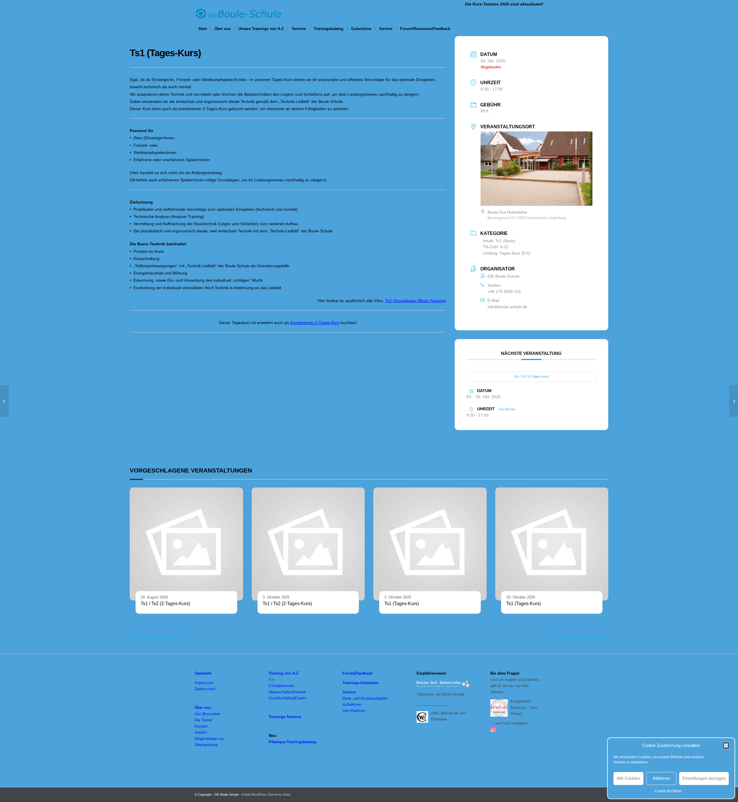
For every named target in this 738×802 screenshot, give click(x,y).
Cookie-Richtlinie (668, 791)
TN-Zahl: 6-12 (496, 246)
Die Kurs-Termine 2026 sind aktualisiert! (504, 4)
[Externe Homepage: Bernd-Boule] (424, 716)
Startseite (203, 673)
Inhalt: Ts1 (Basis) (499, 240)
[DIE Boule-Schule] (238, 15)
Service (349, 692)
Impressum (204, 683)
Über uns (203, 707)
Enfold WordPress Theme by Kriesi (266, 794)
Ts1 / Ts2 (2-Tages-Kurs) (531, 376)
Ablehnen (661, 778)
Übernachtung (206, 745)
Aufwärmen (351, 704)
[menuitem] (202, 29)
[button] (726, 745)
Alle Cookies (628, 778)
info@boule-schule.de (507, 306)
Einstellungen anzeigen (704, 778)
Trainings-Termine (285, 717)
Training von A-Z (283, 673)
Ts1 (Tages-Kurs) (401, 603)
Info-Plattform (353, 711)
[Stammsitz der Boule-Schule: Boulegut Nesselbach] (443, 684)
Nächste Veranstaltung (575, 638)
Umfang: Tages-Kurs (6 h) (506, 253)
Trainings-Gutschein (360, 683)
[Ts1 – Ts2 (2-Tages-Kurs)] (4, 401)
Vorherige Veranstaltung (163, 638)
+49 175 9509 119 (504, 291)
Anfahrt (201, 732)
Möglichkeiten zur (209, 739)
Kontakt (201, 726)
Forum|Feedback (357, 673)
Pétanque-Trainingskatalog (292, 742)
